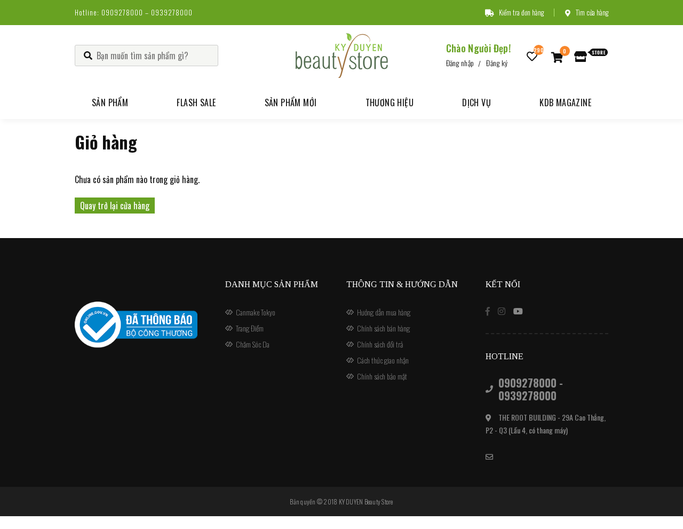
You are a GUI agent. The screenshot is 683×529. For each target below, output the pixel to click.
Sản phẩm (110, 102)
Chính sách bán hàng (383, 328)
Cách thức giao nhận (383, 360)
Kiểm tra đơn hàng (521, 12)
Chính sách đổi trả (380, 344)
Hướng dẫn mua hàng (383, 312)
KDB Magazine (565, 102)
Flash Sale (196, 102)
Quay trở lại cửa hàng (114, 205)
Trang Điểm (250, 328)
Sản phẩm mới (291, 102)
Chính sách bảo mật (382, 376)
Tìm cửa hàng (592, 12)
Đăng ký (496, 62)
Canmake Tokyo (255, 312)
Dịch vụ (476, 102)
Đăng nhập (460, 62)
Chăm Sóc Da (252, 344)
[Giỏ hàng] (557, 57)
